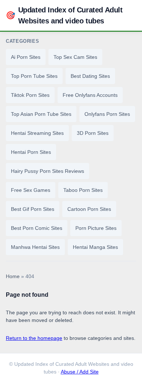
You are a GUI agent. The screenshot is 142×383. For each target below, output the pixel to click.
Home (13, 276)
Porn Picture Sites (96, 228)
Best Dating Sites (90, 76)
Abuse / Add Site (80, 372)
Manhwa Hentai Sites (35, 247)
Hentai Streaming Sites (37, 133)
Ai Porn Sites (25, 57)
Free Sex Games (30, 190)
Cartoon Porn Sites (89, 209)
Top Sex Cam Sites (75, 57)
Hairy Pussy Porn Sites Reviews (47, 171)
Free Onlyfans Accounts (90, 95)
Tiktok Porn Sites (30, 95)
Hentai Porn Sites (31, 152)
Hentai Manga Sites (95, 247)
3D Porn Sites (93, 133)
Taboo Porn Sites (83, 190)
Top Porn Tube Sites (34, 76)
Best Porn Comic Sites (36, 228)
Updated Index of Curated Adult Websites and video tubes (64, 15)
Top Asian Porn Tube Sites (41, 114)
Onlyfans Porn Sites (107, 114)
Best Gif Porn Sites (32, 209)
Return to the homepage (34, 338)
